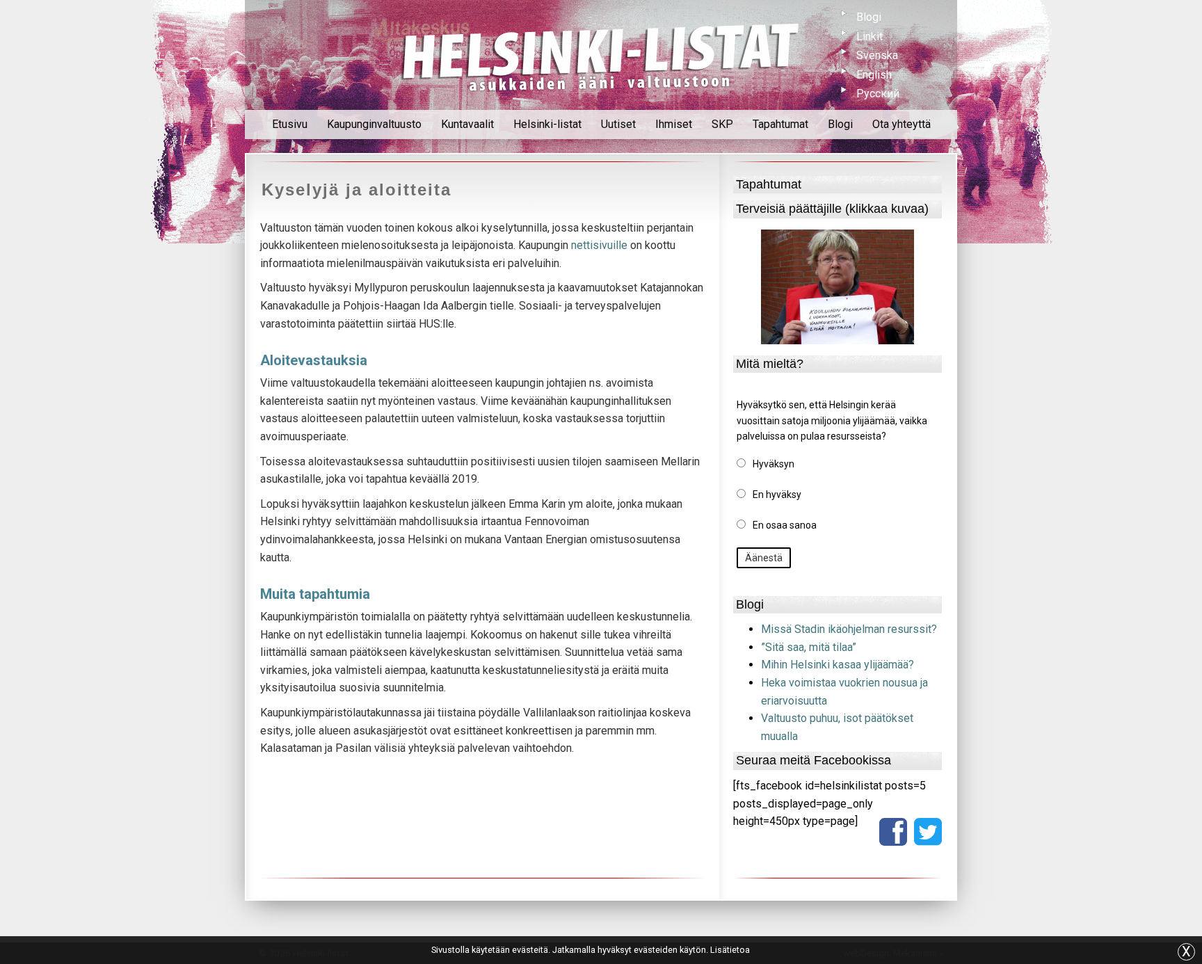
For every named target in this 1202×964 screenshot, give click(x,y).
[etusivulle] (601, 55)
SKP (722, 124)
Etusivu (289, 124)
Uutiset (618, 124)
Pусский (877, 93)
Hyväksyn (773, 463)
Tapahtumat (780, 124)
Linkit (869, 36)
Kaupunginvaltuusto (374, 124)
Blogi (868, 17)
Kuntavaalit (467, 124)
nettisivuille (597, 245)
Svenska (877, 55)
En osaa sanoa (785, 525)
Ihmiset (673, 124)
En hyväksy (777, 494)
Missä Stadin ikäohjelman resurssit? (849, 629)
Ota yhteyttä (901, 124)
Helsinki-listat (547, 124)
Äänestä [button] (764, 557)
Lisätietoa (730, 950)
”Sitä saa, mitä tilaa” (808, 647)
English (874, 74)
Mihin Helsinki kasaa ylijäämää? (837, 664)
